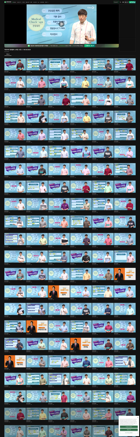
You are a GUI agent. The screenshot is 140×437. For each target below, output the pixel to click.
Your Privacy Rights (129, 432)
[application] (61, 24)
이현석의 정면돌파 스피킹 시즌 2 (13, 50)
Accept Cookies (129, 426)
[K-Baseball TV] (116, 2)
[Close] (138, 417)
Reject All (129, 429)
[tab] (7, 54)
